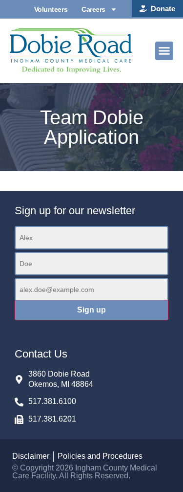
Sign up (91, 310)
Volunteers (51, 9)
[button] (164, 51)
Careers (93, 9)
